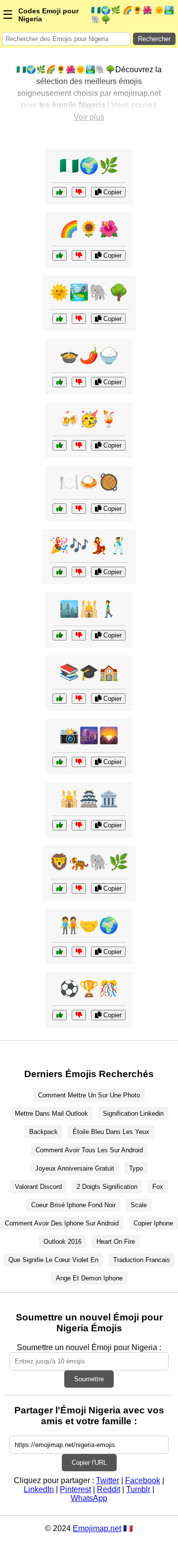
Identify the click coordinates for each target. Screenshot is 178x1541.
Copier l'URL (89, 1462)
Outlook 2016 (63, 1241)
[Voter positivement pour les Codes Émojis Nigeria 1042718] (59, 445)
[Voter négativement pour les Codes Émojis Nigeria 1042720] (79, 825)
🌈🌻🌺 (89, 229)
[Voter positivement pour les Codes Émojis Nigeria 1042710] (59, 192)
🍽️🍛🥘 (89, 482)
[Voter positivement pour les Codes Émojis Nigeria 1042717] (59, 888)
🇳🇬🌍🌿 (89, 166)
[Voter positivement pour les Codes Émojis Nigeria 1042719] (59, 508)
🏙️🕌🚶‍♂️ (89, 609)
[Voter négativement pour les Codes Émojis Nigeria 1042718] (79, 445)
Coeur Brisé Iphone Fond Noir (73, 1205)
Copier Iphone (153, 1223)
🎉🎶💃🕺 (89, 545)
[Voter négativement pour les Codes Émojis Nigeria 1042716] (79, 698)
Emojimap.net (97, 1528)
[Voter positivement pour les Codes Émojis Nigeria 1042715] (59, 1015)
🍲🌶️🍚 (89, 355)
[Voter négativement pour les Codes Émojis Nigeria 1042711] (79, 319)
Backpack (43, 1131)
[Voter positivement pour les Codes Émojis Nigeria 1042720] (59, 825)
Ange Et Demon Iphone (89, 1278)
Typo (136, 1168)
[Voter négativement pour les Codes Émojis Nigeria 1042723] (79, 762)
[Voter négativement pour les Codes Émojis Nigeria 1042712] (79, 382)
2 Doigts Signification (107, 1186)
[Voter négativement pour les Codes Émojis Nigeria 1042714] (79, 635)
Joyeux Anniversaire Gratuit (74, 1168)
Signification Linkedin (133, 1113)
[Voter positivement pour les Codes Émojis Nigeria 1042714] (59, 635)
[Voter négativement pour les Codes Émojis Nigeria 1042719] (79, 508)
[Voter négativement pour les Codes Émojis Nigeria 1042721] (79, 952)
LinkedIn (39, 1489)
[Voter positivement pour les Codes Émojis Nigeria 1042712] (59, 382)
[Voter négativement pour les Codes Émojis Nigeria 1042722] (79, 255)
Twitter (107, 1480)
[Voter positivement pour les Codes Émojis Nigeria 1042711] (59, 319)
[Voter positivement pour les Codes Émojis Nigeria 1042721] (59, 952)
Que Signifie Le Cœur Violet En (53, 1260)
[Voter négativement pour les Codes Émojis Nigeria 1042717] (79, 888)
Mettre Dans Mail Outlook (51, 1113)
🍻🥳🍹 (89, 419)
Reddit (108, 1489)
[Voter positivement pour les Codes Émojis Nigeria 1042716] (59, 698)
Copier (111, 192)
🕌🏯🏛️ (89, 799)
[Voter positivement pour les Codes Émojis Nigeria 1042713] (59, 572)
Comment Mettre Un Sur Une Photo (89, 1095)
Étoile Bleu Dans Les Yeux (111, 1131)
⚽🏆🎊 (89, 988)
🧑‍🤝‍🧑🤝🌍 (89, 925)
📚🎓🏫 (89, 672)
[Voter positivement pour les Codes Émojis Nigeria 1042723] (59, 762)
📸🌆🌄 (89, 735)
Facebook (142, 1480)
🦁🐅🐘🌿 (89, 862)
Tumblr (138, 1489)
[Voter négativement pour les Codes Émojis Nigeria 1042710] (79, 192)
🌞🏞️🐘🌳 (89, 292)
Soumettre (89, 1379)
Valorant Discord (38, 1186)
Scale (139, 1205)
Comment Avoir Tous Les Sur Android (89, 1150)
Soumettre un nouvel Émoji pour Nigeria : (89, 1347)
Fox (157, 1186)
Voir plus (89, 117)
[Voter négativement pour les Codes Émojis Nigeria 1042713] (79, 572)
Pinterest (75, 1489)
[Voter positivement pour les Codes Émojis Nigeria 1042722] (59, 255)
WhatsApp (89, 1498)
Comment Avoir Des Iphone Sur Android (62, 1223)
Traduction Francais (141, 1260)
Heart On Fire (115, 1241)
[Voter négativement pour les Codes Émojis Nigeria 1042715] (79, 1015)
